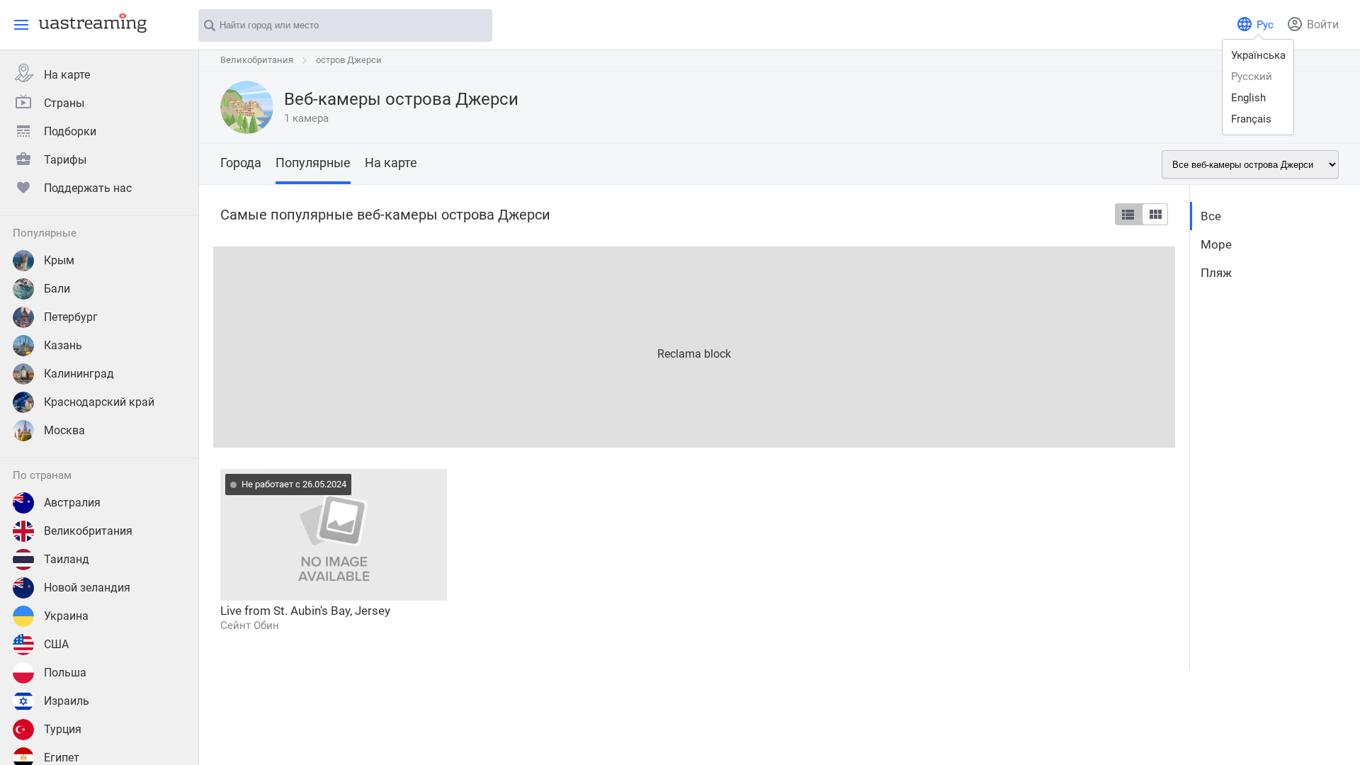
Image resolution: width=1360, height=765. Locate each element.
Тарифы (65, 159)
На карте (67, 74)
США (56, 644)
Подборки (70, 131)
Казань (63, 345)
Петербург (71, 317)
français (1251, 119)
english (1248, 97)
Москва (64, 430)
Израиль (66, 701)
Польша (65, 672)
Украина (66, 616)
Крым (59, 260)
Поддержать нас (88, 188)
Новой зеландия (87, 587)
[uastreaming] (89, 23)
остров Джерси (349, 60)
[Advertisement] (638, 345)
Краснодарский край (99, 402)
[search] (474, 26)
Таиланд (66, 559)
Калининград (79, 373)
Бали (57, 288)
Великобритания (88, 531)
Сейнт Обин (249, 625)
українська (1258, 55)
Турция (62, 729)
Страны (64, 103)
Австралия (72, 502)
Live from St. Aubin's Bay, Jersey (305, 610)
